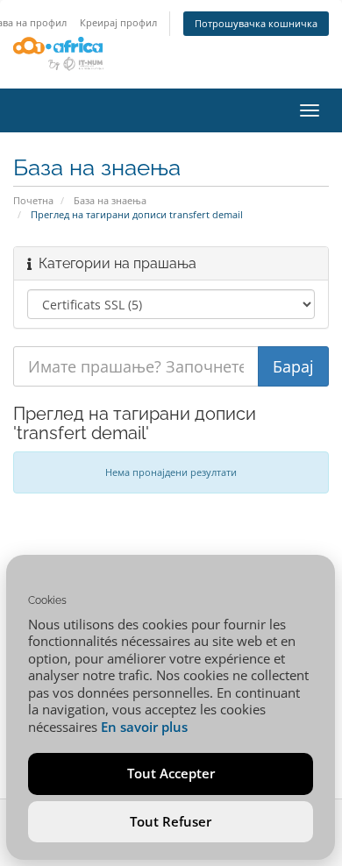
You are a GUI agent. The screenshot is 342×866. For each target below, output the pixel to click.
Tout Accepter (171, 773)
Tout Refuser (170, 821)
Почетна (33, 200)
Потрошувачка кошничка (256, 23)
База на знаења (110, 200)
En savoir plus (144, 726)
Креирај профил (118, 22)
